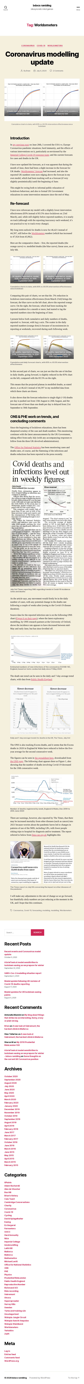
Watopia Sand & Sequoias (16, 1321)
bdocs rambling (42, 5)
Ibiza (6, 1238)
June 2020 (9, 1089)
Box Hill (7, 1192)
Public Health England (41, 679)
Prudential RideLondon (15, 1278)
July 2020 (9, 1086)
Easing (7, 1222)
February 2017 (11, 1139)
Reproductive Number (14, 1284)
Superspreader (11, 1301)
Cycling (8, 1215)
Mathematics (10, 1258)
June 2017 (9, 1132)
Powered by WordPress (39, 1378)
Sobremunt (9, 1294)
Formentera (9, 1228)
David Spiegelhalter (13, 1218)
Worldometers (55, 46)
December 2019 (12, 1109)
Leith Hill (8, 1248)
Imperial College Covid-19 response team (29, 154)
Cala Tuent (9, 1199)
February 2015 (11, 1165)
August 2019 (10, 1122)
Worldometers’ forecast (32, 171)
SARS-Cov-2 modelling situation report (22, 973)
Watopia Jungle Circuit (15, 1317)
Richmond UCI (11, 1288)
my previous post (21, 144)
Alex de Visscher (12, 1189)
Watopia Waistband (13, 1324)
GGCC (7, 1232)
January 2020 (11, 1106)
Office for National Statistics (27, 447)
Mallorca (8, 1251)
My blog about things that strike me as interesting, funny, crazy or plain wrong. (24, 1018)
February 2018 (11, 1129)
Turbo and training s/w (15, 1311)
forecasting (37, 910)
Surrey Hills (9, 1304)
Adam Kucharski (12, 1186)
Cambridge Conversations (17, 1202)
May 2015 (9, 1155)
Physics (8, 1274)
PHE (6, 1271)
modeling (46, 910)
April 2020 (9, 1096)
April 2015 (9, 1159)
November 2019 (12, 1112)
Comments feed (12, 1357)
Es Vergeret (10, 1225)
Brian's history (11, 1195)
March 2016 (10, 1149)
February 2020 (11, 1103)
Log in (7, 1351)
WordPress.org (11, 1361)
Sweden (8, 1307)
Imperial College (12, 1242)
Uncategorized (11, 1314)
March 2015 (10, 1162)
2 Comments (58, 71)
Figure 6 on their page (26, 618)
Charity (7, 1205)
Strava (7, 1297)
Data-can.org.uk (39, 834)
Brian (28, 71)
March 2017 (10, 1135)
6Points (7, 1182)
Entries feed (10, 1354)
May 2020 (9, 1093)
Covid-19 (41, 46)
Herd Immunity (11, 1235)
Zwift (6, 1334)
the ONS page (16, 761)
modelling (55, 910)
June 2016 (9, 1145)
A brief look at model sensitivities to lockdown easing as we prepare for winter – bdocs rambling (24, 1053)
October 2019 (10, 1116)
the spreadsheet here (44, 757)
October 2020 (11, 1076)
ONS (6, 1268)
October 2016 (10, 1142)
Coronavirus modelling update (42, 58)
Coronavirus (27, 46)
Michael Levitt (11, 1261)
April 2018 (9, 1126)
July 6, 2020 (42, 71)
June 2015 (9, 1152)
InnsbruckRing (11, 1245)
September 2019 (12, 1119)
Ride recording (11, 1291)
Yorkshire (8, 1330)
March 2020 (10, 1099)
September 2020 (12, 1080)
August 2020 (10, 1083)
